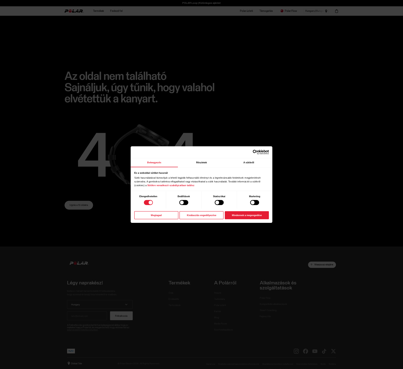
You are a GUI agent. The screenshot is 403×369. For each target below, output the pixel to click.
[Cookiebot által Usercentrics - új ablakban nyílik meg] (255, 152)
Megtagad (156, 215)
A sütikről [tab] (248, 162)
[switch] (183, 202)
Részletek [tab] (201, 162)
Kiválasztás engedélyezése (201, 215)
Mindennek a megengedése (247, 215)
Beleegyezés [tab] (154, 162)
